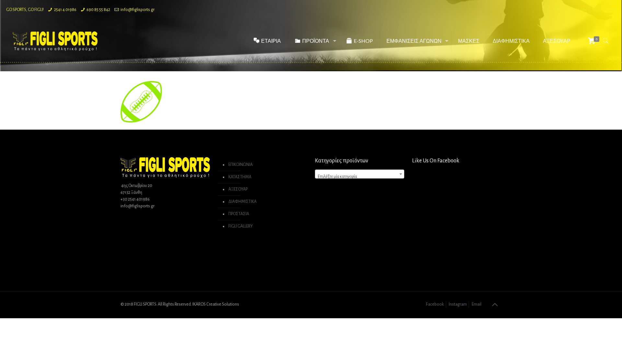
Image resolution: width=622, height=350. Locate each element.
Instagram (458, 304)
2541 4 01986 (65, 9)
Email (476, 304)
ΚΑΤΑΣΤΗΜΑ (239, 177)
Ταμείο (598, 9)
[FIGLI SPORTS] (55, 41)
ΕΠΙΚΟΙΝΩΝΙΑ (240, 164)
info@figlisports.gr (138, 9)
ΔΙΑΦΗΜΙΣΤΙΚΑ (242, 201)
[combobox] (359, 174)
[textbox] (359, 176)
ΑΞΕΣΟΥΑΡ (238, 189)
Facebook (435, 304)
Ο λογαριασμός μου (570, 9)
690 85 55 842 (98, 9)
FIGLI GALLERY (240, 226)
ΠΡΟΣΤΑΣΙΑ (238, 214)
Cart (612, 9)
